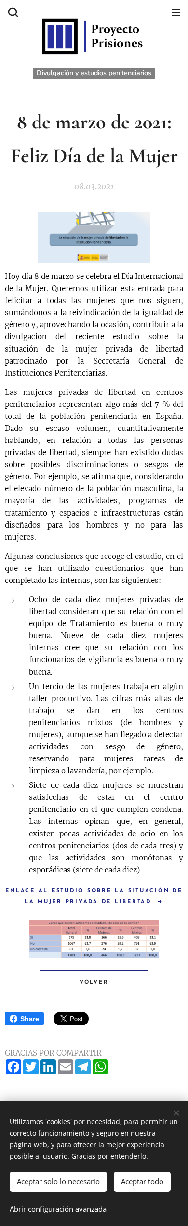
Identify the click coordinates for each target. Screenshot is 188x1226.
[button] (12, 12)
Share (29, 1019)
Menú (176, 12)
